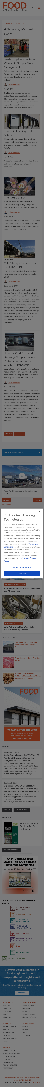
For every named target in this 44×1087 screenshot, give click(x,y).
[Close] (39, 511)
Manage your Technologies (22, 567)
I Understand (22, 573)
